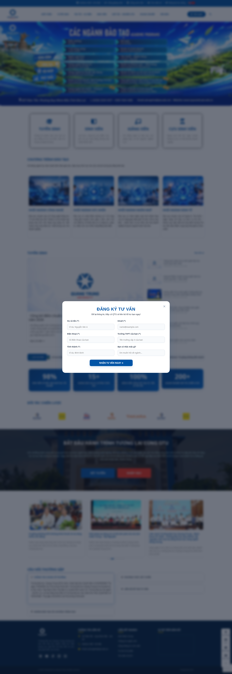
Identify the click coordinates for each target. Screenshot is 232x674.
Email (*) (122, 321)
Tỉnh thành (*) (73, 346)
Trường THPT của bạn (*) (129, 333)
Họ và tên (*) (73, 321)
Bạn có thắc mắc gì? (127, 346)
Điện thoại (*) (73, 333)
